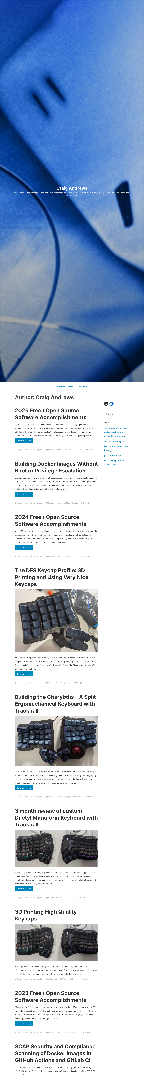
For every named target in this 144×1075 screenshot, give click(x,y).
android (116, 428)
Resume (83, 387)
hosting (114, 441)
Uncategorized (38, 450)
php (120, 456)
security (109, 460)
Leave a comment (55, 450)
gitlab (123, 436)
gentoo (115, 436)
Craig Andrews (72, 188)
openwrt (112, 451)
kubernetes (125, 446)
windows (107, 464)
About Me (72, 387)
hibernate (108, 441)
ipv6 (118, 441)
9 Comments (53, 898)
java (122, 441)
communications (115, 431)
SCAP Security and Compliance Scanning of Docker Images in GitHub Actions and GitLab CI (55, 1053)
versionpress (124, 461)
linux (106, 450)
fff (112, 436)
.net (105, 428)
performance (111, 455)
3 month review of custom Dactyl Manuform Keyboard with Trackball (56, 818)
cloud (106, 432)
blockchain (126, 428)
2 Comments (53, 683)
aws (122, 428)
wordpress (114, 464)
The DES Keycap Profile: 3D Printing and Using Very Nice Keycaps (52, 577)
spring (117, 460)
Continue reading (25, 441)
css (123, 432)
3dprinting (110, 428)
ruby (123, 455)
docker (107, 435)
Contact (61, 387)
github (119, 436)
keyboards (118, 446)
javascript (109, 445)
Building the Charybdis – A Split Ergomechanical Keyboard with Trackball (55, 704)
